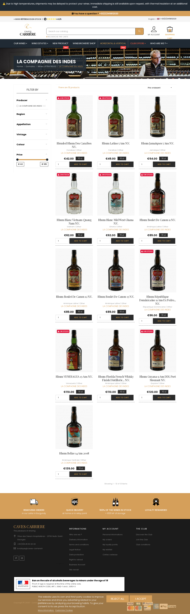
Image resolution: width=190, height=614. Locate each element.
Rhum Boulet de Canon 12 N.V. (74, 296)
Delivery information (78, 539)
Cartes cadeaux (110, 554)
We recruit (74, 569)
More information (46, 610)
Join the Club (142, 539)
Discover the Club (144, 534)
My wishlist (107, 549)
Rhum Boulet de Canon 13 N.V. (116, 296)
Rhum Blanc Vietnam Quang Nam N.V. (74, 221)
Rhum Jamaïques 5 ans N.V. (157, 143)
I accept (140, 598)
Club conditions (143, 544)
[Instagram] (22, 558)
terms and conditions (79, 544)
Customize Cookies (64, 610)
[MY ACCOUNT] (154, 28)
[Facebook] (16, 558)
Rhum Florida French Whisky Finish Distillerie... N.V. (116, 378)
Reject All (117, 598)
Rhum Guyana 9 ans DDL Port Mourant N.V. (158, 378)
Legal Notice (75, 549)
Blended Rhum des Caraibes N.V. (74, 145)
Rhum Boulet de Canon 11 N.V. (158, 220)
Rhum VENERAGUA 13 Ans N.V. (74, 376)
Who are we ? (75, 534)
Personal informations (113, 534)
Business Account (77, 564)
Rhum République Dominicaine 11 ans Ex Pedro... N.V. (157, 300)
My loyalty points (110, 544)
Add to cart (80, 164)
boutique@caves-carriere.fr (30, 548)
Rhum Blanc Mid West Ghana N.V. (116, 221)
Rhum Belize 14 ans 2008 (74, 453)
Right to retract (76, 559)
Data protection (76, 554)
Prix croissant (160, 87)
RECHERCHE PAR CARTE (57, 36)
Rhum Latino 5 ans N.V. (116, 143)
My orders (107, 539)
